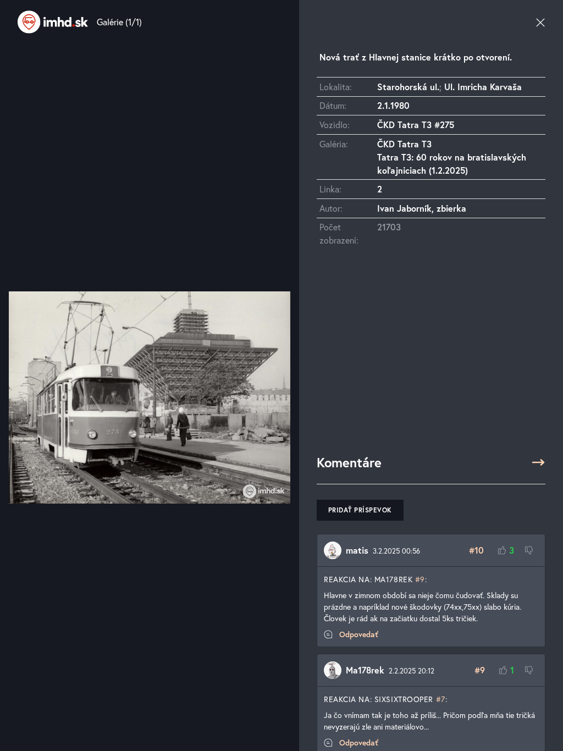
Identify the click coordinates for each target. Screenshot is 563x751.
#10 (476, 550)
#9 (420, 579)
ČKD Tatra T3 (404, 144)
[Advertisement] (431, 355)
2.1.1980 (393, 105)
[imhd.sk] (53, 22)
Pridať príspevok (360, 510)
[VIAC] (538, 462)
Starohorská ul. (408, 86)
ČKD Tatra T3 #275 (415, 124)
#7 (440, 699)
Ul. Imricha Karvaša (483, 86)
